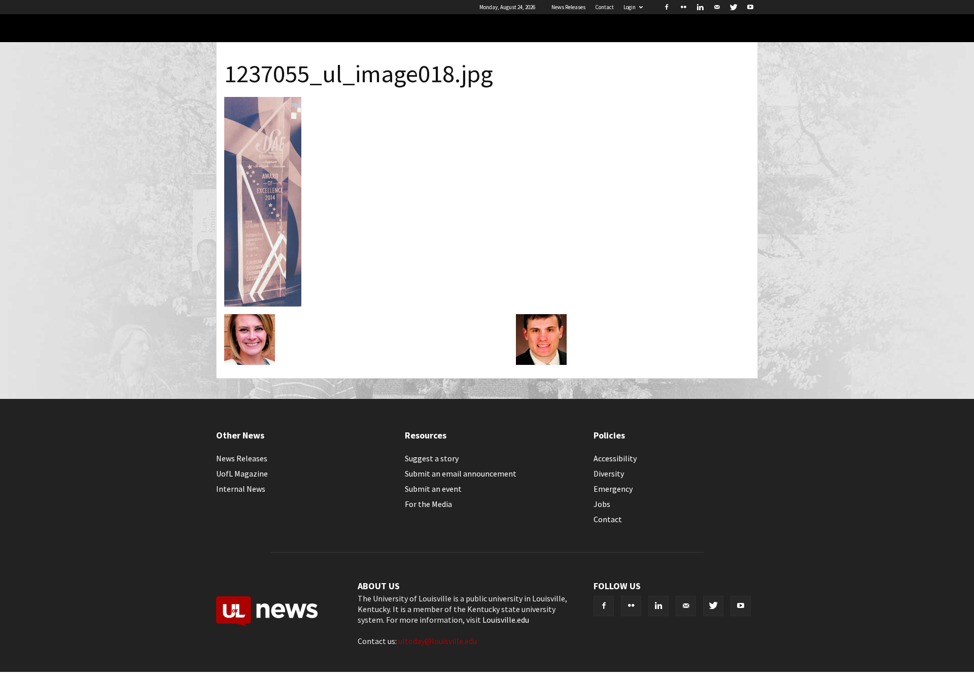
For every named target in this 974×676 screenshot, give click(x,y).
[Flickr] (683, 7)
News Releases (568, 7)
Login (629, 7)
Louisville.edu (505, 620)
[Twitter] (733, 7)
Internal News (240, 489)
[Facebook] (666, 7)
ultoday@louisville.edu (437, 641)
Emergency (613, 489)
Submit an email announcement (460, 473)
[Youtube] (750, 7)
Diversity (609, 473)
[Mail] (716, 7)
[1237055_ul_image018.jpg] (262, 303)
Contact (604, 7)
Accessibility (615, 458)
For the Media (428, 504)
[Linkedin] (700, 7)
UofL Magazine (242, 473)
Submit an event (433, 489)
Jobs (602, 504)
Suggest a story (432, 458)
